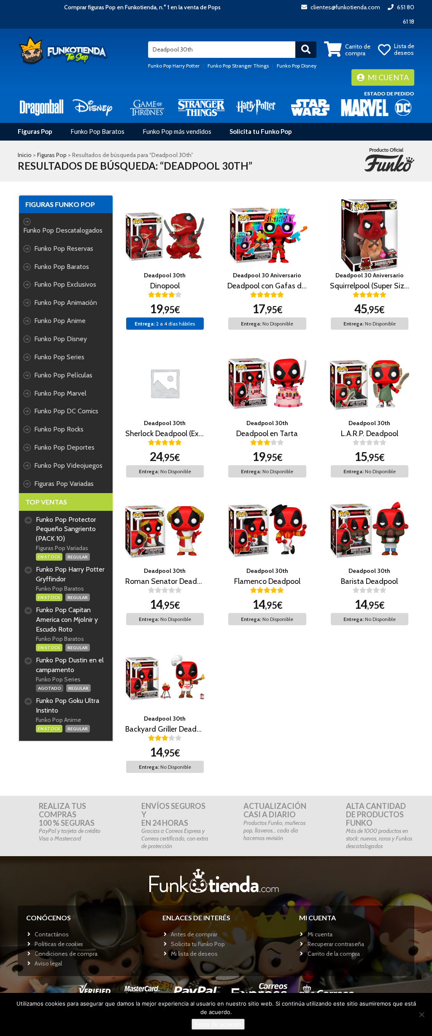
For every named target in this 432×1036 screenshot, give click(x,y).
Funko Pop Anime (60, 321)
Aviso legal (48, 963)
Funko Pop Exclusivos (65, 284)
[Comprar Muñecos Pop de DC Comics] (403, 107)
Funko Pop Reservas (63, 248)
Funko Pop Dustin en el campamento (70, 665)
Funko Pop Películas (63, 375)
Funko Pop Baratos (97, 131)
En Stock (49, 556)
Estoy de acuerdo (218, 1024)
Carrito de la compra (334, 953)
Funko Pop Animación (65, 302)
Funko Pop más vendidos (177, 131)
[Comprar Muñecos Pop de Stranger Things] (201, 107)
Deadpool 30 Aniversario (267, 275)
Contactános (52, 934)
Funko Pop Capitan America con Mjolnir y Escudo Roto (67, 619)
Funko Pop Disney (296, 65)
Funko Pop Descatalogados (63, 230)
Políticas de (59, 944)
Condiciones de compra (66, 953)
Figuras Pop (35, 131)
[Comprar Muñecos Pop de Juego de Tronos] (147, 107)
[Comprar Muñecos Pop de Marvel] (365, 107)
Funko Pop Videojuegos (68, 465)
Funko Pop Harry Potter (174, 65)
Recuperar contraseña (336, 944)
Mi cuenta (387, 77)
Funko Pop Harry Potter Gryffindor (70, 574)
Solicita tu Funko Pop (261, 131)
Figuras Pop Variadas (64, 484)
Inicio (25, 155)
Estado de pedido (389, 93)
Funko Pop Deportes (64, 447)
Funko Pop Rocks (59, 429)
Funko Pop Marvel (60, 393)
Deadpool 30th (165, 275)
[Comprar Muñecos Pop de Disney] (92, 107)
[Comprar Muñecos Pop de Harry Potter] (256, 107)
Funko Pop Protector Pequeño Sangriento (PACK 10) (66, 529)
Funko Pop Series (59, 357)
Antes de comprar (194, 934)
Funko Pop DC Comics (66, 411)
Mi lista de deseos (194, 953)
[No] (421, 1014)
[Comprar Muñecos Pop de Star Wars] (310, 107)
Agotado (49, 688)
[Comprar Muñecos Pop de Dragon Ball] (41, 107)
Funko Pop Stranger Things (238, 65)
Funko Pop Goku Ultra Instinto (67, 705)
